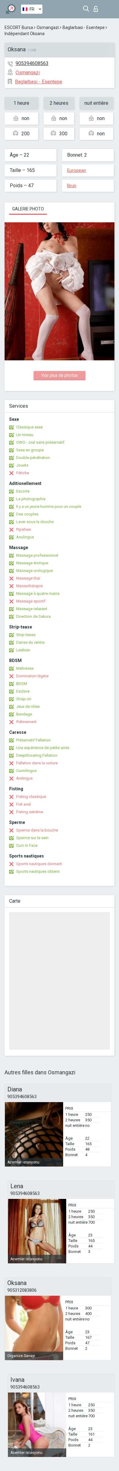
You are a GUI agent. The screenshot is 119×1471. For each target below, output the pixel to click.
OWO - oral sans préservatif (40, 442)
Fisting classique (31, 796)
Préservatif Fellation (33, 740)
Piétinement (26, 721)
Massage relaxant (31, 608)
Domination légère (32, 676)
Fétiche (22, 473)
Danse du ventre (30, 642)
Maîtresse (25, 668)
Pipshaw (23, 529)
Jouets (22, 465)
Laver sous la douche (35, 521)
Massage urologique (34, 570)
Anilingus (24, 778)
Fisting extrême (29, 812)
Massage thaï (28, 578)
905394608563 (32, 63)
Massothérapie (29, 586)
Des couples (27, 514)
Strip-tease (25, 634)
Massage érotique (32, 563)
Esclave (23, 691)
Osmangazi (48, 27)
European (76, 170)
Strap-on (23, 699)
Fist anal (23, 804)
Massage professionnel (37, 555)
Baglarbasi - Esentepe (84, 27)
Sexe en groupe (30, 450)
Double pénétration (33, 457)
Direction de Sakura (33, 616)
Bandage (24, 714)
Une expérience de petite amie (42, 747)
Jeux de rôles (28, 706)
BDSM (21, 683)
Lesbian (23, 650)
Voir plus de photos (59, 375)
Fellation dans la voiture (37, 763)
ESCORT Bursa (19, 27)
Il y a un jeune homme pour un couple (48, 506)
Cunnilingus (26, 770)
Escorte (23, 491)
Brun (71, 185)
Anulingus (25, 537)
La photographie (30, 499)
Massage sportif (30, 601)
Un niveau (24, 434)
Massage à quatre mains (38, 593)
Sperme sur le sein (32, 838)
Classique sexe (29, 427)
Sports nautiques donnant (39, 863)
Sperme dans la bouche (37, 830)
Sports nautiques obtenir (38, 871)
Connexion (97, 7)
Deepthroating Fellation (36, 755)
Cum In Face (27, 845)
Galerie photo (28, 208)
